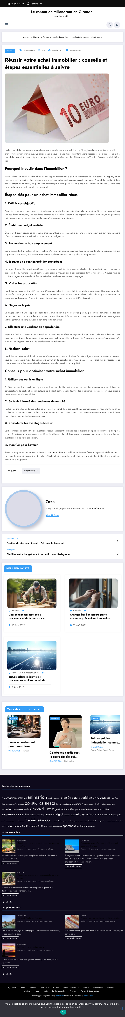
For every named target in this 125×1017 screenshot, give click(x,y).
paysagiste (117, 815)
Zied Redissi (33, 761)
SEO (40, 826)
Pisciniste (32, 820)
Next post (11, 549)
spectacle (69, 825)
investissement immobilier (15, 814)
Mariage (110, 987)
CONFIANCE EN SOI (40, 803)
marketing (40, 815)
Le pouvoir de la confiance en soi (31, 947)
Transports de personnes (90, 991)
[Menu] (6, 24)
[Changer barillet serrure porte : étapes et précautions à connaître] (93, 593)
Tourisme (85, 840)
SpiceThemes (88, 995)
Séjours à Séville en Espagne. (29, 918)
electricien (75, 804)
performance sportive (9, 821)
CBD (108, 798)
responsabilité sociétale (88, 821)
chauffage (114, 798)
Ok (63, 1012)
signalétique (57, 826)
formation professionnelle (15, 809)
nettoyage (81, 814)
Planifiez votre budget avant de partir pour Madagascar (38, 554)
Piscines (21, 821)
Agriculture (12, 987)
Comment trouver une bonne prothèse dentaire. (100, 918)
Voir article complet (10, 863)
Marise (113, 750)
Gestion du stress (42, 808)
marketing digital (54, 814)
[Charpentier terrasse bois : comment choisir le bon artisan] (31, 593)
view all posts (52, 515)
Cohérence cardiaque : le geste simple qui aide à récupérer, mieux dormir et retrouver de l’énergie (29, 755)
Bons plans (45, 987)
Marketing (26, 991)
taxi (78, 826)
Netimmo (14, 187)
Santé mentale (29, 826)
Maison (10, 50)
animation (37, 797)
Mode (99, 718)
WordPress (60, 995)
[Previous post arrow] (117, 541)
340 (9, 901)
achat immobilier (28, 50)
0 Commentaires (75, 50)
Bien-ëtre (18, 718)
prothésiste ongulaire (71, 821)
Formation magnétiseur (106, 804)
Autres (23, 987)
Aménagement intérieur (14, 798)
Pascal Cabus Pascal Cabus (25, 672)
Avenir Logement (54, 798)
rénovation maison (11, 826)
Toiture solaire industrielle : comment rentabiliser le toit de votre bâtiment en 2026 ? (27, 678)
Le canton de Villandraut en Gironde (61, 11)
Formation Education (71, 987)
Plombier (45, 820)
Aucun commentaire (108, 849)
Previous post (13, 538)
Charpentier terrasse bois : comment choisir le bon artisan (27, 616)
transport (91, 826)
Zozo (43, 50)
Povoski (15, 610)
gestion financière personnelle (71, 809)
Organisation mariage (100, 814)
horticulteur (92, 809)
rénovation (119, 821)
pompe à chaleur (57, 821)
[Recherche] (109, 24)
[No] (121, 1008)
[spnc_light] (117, 25)
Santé (83, 916)
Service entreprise (58, 991)
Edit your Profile (90, 508)
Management (98, 987)
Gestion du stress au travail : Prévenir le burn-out (35, 543)
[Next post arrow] (117, 554)
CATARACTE (99, 798)
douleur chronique (62, 804)
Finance (56, 987)
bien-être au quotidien (76, 797)
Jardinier (33, 815)
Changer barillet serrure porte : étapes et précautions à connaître (90, 616)
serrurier (48, 826)
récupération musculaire (106, 821)
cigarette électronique (16, 804)
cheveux (4, 804)
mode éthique (69, 815)
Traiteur (84, 826)
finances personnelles (89, 804)
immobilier (58, 452)
